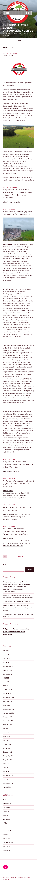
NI (3, 827)
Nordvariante (7, 831)
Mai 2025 (6, 682)
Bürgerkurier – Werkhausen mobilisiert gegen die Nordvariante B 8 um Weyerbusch (18, 464)
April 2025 (6, 686)
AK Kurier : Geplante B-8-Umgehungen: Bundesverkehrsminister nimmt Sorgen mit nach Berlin (17, 608)
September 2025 (8, 674)
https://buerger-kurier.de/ (11, 202)
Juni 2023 (6, 729)
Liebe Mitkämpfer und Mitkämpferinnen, (16, 601)
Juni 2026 (6, 651)
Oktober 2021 (7, 779)
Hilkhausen (6, 811)
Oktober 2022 (7, 752)
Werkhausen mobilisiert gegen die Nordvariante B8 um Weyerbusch (16, 631)
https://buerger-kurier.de (11, 471)
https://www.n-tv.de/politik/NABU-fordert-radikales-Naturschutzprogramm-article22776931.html (17, 517)
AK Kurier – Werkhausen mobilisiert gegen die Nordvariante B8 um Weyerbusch (18, 483)
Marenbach (6, 819)
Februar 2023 (7, 744)
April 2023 (6, 736)
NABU (5, 823)
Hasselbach (7, 803)
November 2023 (8, 713)
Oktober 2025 (7, 670)
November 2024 (8, 697)
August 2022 (7, 760)
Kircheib (6, 815)
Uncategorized (8, 842)
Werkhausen (7, 846)
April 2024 (6, 705)
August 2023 (7, 725)
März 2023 (6, 740)
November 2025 (8, 666)
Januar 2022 (7, 771)
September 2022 (8, 756)
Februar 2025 (7, 690)
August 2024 (7, 701)
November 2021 (8, 775)
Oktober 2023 (7, 717)
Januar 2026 (7, 662)
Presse (5, 835)
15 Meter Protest (10, 55)
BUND (5, 799)
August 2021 (7, 787)
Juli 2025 (6, 678)
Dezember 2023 (8, 709)
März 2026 (6, 658)
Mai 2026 (6, 654)
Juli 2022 (6, 764)
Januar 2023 (7, 748)
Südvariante (7, 838)
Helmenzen (7, 807)
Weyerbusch (7, 850)
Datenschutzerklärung (9, 877)
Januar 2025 (7, 693)
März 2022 (6, 768)
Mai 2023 (6, 732)
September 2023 (8, 721)
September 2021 (8, 783)
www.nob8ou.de (17, 440)
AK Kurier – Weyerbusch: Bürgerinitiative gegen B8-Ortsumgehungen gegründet (15, 531)
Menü (19, 40)
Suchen (5, 565)
